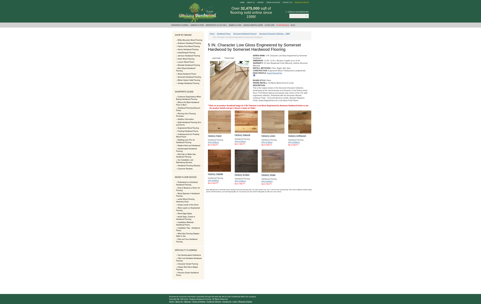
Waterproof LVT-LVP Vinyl (216, 25)
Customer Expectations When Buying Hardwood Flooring (188, 97)
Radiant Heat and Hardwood (189, 145)
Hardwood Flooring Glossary (189, 165)
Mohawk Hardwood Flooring (189, 65)
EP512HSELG (213, 180)
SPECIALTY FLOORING (186, 250)
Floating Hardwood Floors (188, 131)
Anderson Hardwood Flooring (189, 43)
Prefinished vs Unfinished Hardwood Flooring (187, 183)
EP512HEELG (240, 181)
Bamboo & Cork (235, 25)
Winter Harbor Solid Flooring (189, 80)
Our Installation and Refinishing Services (184, 161)
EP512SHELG (267, 181)
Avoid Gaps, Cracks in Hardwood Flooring (185, 217)
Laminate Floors (197, 25)
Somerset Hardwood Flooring (189, 77)
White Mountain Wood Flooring (190, 40)
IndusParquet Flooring (186, 52)
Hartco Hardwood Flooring (188, 49)
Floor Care (269, 25)
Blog (293, 25)
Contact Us (287, 2)
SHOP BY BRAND (183, 35)
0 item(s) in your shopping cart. (298, 11)
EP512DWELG (294, 142)
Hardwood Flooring (179, 25)
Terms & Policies (273, 2)
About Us (251, 2)
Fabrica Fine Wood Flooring (189, 46)
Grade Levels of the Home (188, 204)
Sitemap (260, 2)
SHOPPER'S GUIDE (184, 92)
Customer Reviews (185, 168)
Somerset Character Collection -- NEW (274, 33)
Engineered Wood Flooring (188, 128)
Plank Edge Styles (185, 213)
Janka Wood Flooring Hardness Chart (185, 200)
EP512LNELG (267, 142)
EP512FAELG (213, 142)
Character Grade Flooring (188, 264)
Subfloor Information (186, 119)
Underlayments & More (253, 25)
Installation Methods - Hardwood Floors (185, 223)
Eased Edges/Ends (274, 73)
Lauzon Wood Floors (186, 62)
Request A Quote (302, 2)
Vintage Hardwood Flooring (188, 83)
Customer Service (214, 301)
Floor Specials (282, 25)
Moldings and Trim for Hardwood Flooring (185, 141)
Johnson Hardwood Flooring (189, 55)
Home (242, 2)
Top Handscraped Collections (189, 255)
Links (235, 301)
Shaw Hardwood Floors (187, 74)
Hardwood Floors (223, 33)
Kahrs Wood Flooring (186, 58)
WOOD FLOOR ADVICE (186, 177)
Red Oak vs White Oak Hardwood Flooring (186, 155)
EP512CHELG (240, 141)
